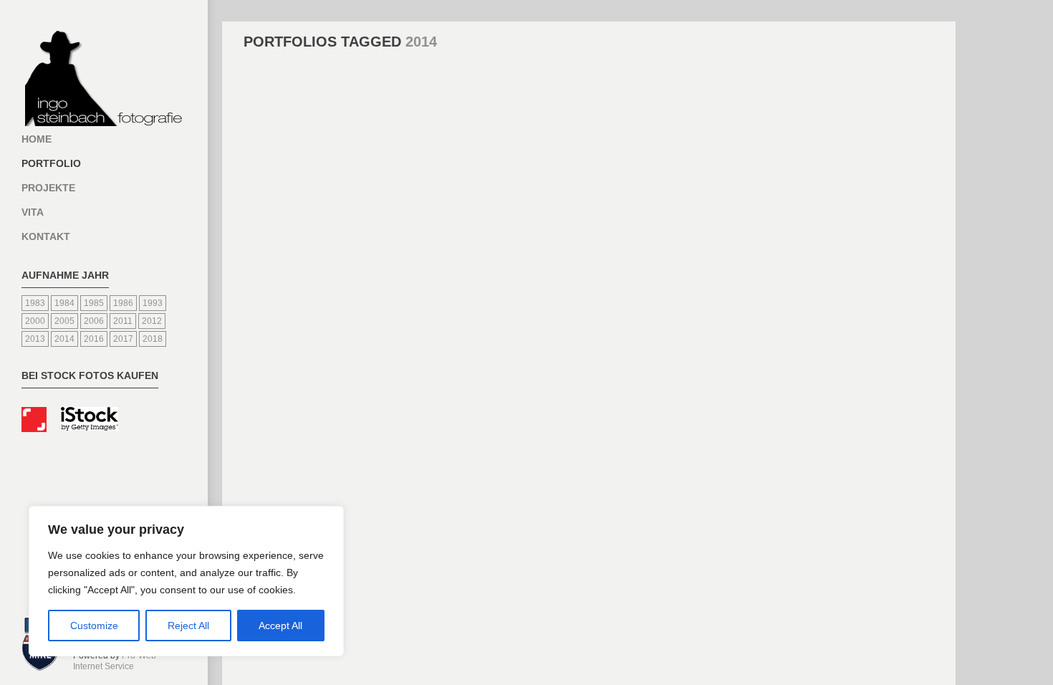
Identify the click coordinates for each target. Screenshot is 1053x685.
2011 (123, 321)
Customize (94, 625)
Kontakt (45, 236)
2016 (94, 339)
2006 (94, 321)
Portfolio (51, 163)
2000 (35, 321)
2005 (64, 321)
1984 (64, 303)
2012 (152, 321)
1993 (153, 303)
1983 (35, 303)
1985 (94, 303)
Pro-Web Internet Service (114, 661)
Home (36, 139)
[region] (186, 581)
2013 (35, 339)
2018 (153, 339)
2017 (123, 339)
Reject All (188, 625)
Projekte (48, 187)
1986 (123, 303)
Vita (32, 212)
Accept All (280, 625)
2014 (64, 339)
